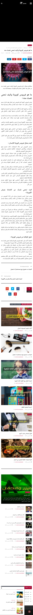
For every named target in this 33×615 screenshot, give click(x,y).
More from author (16, 304)
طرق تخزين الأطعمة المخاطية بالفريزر (17, 571)
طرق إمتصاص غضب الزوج (25, 434)
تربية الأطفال (13, 608)
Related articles (26, 304)
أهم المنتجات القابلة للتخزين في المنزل (23, 460)
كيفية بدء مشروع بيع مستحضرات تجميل (21, 269)
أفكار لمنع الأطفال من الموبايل (18, 515)
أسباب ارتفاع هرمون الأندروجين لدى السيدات (15, 523)
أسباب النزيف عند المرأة (10, 594)
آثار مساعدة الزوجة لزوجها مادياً (18, 531)
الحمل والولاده (13, 600)
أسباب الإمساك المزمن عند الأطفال (8, 610)
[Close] (1, 588)
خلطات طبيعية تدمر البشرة (19, 555)
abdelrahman (27, 53)
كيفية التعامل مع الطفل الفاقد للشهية (23, 381)
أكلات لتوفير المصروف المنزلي (25, 328)
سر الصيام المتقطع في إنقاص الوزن (17, 563)
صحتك (14, 592)
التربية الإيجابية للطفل (26, 407)
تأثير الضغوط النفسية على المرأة (18, 547)
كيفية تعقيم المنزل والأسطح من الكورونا (11, 279)
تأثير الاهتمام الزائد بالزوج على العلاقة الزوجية (15, 539)
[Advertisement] (16, 24)
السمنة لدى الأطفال (20, 507)
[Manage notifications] (29, 611)
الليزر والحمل (27, 495)
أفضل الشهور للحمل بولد (10, 602)
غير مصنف (29, 45)
